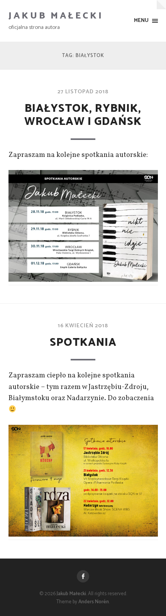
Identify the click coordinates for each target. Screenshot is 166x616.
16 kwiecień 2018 (83, 325)
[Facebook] (83, 576)
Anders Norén (93, 602)
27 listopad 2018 (83, 91)
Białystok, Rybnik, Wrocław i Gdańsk (83, 115)
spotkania (83, 342)
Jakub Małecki (55, 16)
